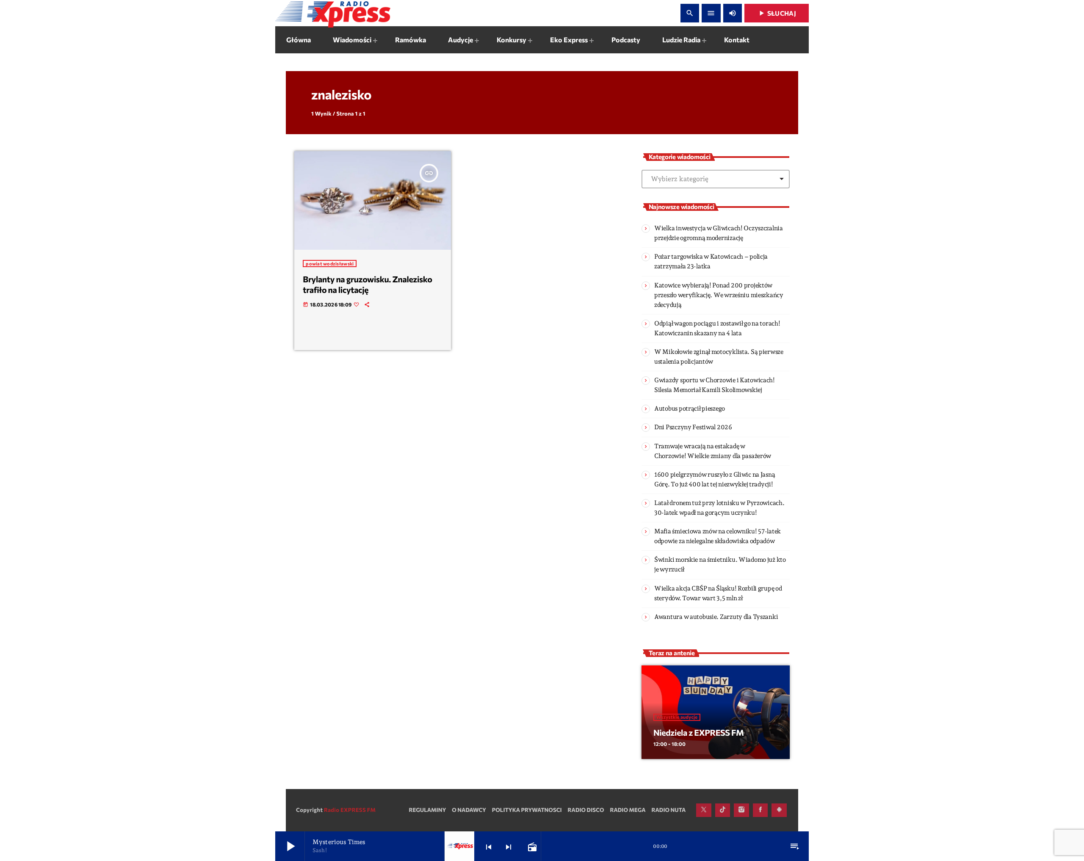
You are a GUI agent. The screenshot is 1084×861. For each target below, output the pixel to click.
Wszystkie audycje (676, 717)
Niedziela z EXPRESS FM (698, 733)
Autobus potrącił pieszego (689, 408)
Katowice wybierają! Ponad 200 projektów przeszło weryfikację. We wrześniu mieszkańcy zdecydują (718, 295)
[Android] (779, 810)
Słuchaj (776, 13)
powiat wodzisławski (330, 263)
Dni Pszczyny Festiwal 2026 (693, 427)
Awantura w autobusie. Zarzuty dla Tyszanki (716, 617)
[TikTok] (722, 810)
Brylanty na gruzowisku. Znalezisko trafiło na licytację (367, 284)
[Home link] (332, 13)
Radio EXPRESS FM (350, 809)
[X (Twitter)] (703, 810)
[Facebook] (760, 810)
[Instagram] (741, 810)
